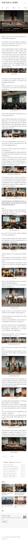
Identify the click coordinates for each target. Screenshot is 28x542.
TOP (25, 537)
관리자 (25, 8)
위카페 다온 (11, 462)
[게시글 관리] (7, 457)
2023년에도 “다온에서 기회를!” (9, 476)
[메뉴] (25, 3)
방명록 (13, 8)
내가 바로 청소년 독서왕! (8, 464)
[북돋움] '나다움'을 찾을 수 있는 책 (10, 466)
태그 (20, 8)
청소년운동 (5, 462)
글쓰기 (7, 8)
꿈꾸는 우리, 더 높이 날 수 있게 (9, 473)
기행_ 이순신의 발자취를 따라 (9, 471)
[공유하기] (6, 457)
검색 (22, 3)
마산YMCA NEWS (10, 3)
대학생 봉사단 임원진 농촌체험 (9, 475)
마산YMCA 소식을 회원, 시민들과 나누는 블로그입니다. (11, 518)
